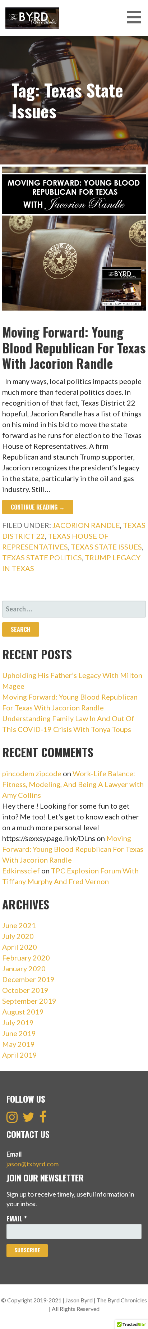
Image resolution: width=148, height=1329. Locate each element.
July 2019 (18, 1022)
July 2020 (18, 936)
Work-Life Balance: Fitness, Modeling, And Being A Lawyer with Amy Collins (73, 784)
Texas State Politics (42, 557)
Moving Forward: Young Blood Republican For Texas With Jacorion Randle (73, 347)
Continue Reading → (38, 507)
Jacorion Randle (86, 525)
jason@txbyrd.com (32, 1164)
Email (16, 1218)
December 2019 (28, 979)
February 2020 (26, 957)
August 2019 (23, 1011)
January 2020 (24, 968)
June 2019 (19, 1033)
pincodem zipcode (31, 773)
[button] (136, 17)
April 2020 (19, 946)
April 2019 (19, 1054)
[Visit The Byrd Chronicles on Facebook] (43, 1119)
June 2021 (19, 925)
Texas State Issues (106, 546)
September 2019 (29, 1000)
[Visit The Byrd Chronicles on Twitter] (28, 1119)
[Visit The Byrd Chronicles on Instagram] (12, 1119)
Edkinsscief (21, 870)
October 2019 (25, 990)
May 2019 (18, 1044)
